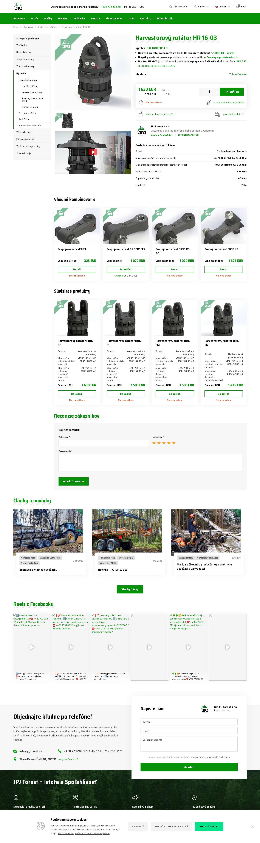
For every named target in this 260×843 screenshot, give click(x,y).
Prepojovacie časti (27, 113)
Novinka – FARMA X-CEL (112, 570)
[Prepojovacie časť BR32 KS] (224, 226)
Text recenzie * (65, 451)
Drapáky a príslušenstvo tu (222, 57)
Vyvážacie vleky (28, 558)
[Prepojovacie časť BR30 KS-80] (175, 226)
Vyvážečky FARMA (29, 563)
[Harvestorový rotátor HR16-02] (77, 318)
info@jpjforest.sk (30, 751)
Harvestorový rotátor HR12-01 (125, 343)
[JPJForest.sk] (18, 6)
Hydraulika (28, 27)
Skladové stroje (23, 153)
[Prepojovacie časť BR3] (77, 226)
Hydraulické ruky (24, 52)
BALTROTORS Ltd (157, 48)
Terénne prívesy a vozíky (28, 146)
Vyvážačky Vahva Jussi (50, 558)
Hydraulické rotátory (47, 27)
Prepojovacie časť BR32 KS (221, 249)
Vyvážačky (21, 45)
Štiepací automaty (25, 59)
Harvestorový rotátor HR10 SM (222, 343)
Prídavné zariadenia (25, 139)
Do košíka (231, 92)
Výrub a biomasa (24, 132)
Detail (77, 269)
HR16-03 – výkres (224, 53)
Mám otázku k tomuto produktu (228, 102)
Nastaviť (138, 826)
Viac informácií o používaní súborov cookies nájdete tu (84, 833)
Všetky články (130, 589)
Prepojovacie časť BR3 (72, 249)
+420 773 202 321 (111, 6)
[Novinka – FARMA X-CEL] (130, 532)
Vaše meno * (64, 437)
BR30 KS (145, 66)
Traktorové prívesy (25, 66)
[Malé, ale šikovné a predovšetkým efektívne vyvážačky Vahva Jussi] (209, 532)
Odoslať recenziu (73, 481)
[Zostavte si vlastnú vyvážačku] (51, 532)
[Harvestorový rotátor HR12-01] (126, 318)
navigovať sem (66, 759)
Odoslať (189, 767)
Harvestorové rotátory (32, 92)
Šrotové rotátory (30, 107)
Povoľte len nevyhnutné (171, 826)
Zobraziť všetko (238, 74)
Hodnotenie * (158, 437)
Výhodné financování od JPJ (159, 114)
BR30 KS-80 (158, 66)
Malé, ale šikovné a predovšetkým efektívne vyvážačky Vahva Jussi (204, 566)
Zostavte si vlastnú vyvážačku (38, 570)
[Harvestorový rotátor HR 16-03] (93, 72)
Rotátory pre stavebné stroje (32, 100)
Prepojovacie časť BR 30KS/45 (126, 249)
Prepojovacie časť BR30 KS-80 (173, 251)
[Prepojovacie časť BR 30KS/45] (126, 226)
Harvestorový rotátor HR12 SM (173, 343)
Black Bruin (24, 119)
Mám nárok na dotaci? (233, 114)
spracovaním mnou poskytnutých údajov (211, 757)
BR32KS (170, 66)
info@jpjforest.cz (188, 135)
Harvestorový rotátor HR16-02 (76, 343)
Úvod (15, 27)
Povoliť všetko (209, 826)
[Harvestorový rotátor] (66, 120)
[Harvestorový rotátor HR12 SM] (175, 318)
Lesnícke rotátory (30, 86)
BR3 (239, 61)
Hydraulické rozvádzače (30, 125)
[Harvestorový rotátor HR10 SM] (224, 318)
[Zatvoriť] (252, 826)
